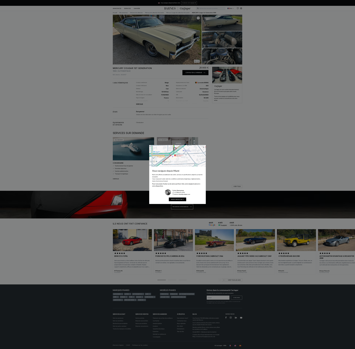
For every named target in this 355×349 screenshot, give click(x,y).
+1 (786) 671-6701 (179, 192)
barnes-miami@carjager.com (182, 194)
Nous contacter (176, 199)
